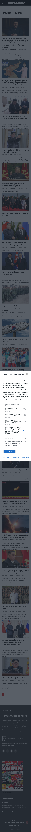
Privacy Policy (25, 457)
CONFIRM (9, 451)
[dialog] (15, 416)
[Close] (27, 374)
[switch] (24, 409)
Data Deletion (5, 457)
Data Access (15, 457)
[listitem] (15, 405)
